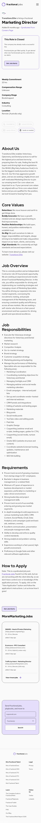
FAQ (7, 809)
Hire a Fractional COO (12, 780)
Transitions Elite (16, 254)
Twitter (31, 795)
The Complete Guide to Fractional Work (13, 794)
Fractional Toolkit (11, 802)
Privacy (31, 765)
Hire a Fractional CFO (12, 776)
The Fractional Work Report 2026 (16, 816)
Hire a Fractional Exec (12, 765)
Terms (31, 769)
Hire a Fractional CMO (12, 769)
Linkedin (31, 799)
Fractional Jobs (8, 574)
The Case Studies (11, 806)
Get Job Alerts (11, 63)
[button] (37, 4)
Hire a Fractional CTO (12, 773)
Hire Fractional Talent (12, 783)
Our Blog (8, 813)
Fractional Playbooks (12, 799)
